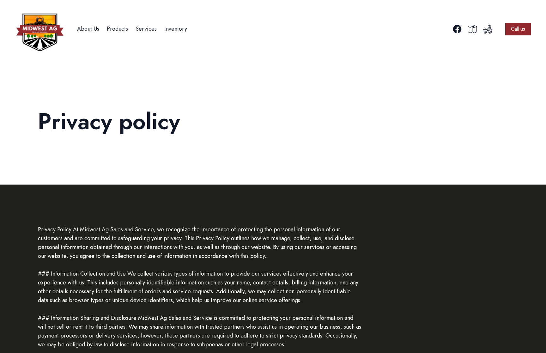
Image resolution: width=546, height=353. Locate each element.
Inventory (175, 29)
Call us (518, 29)
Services (146, 29)
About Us (88, 29)
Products (117, 29)
